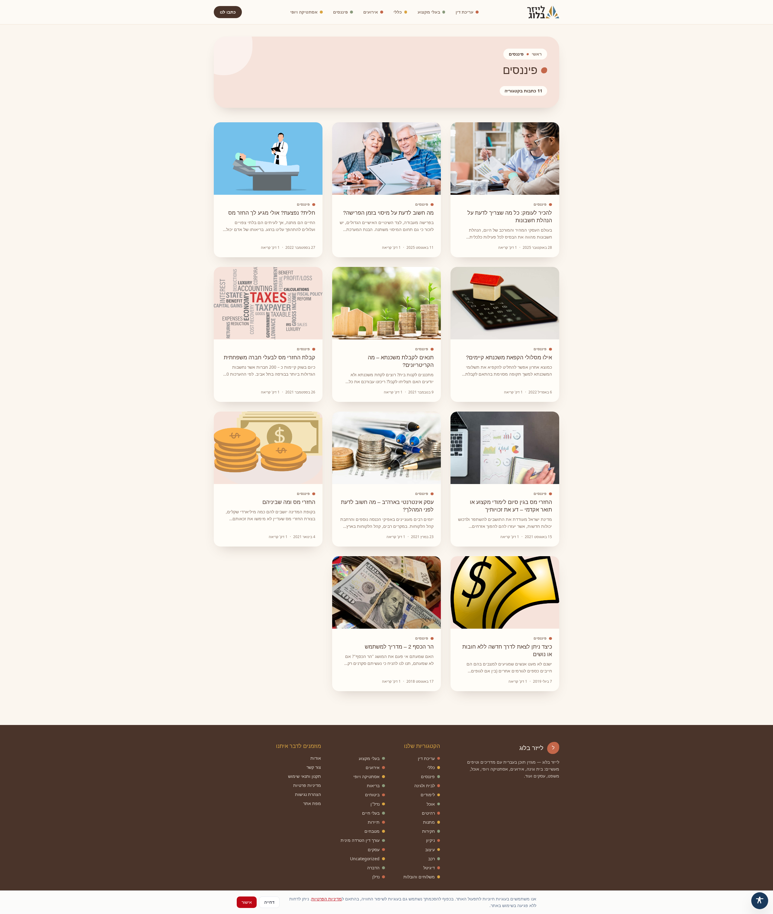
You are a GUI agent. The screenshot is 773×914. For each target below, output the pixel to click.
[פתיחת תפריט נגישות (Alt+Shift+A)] (759, 900)
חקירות (428, 831)
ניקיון (430, 840)
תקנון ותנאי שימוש (304, 776)
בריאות (373, 785)
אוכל (431, 804)
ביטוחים (372, 794)
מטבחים (372, 831)
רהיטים (428, 813)
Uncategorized (365, 858)
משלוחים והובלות (419, 877)
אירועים (370, 12)
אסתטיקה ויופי (304, 12)
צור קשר (313, 767)
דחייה (269, 902)
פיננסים (340, 12)
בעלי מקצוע (429, 12)
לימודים (428, 794)
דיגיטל (429, 868)
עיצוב (430, 849)
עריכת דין (464, 12)
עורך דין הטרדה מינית (360, 840)
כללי (397, 12)
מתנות (429, 822)
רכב (431, 858)
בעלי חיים (371, 813)
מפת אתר (312, 803)
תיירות (374, 822)
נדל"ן (375, 804)
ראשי (537, 54)
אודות (315, 758)
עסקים (374, 849)
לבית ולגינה (424, 785)
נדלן (376, 877)
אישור (247, 902)
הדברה (373, 868)
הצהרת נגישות (308, 794)
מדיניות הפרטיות (326, 899)
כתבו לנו (228, 12)
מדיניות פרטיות (307, 785)
